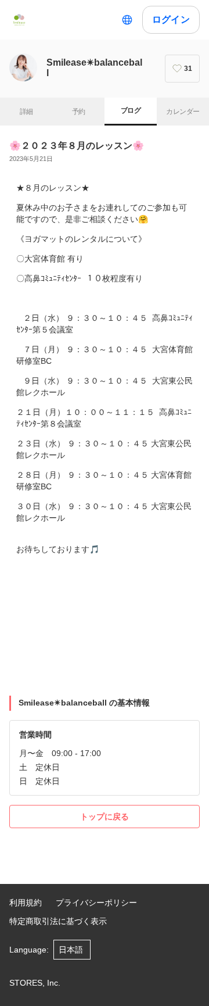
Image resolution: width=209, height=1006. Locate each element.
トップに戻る (104, 816)
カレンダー (182, 112)
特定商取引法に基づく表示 (58, 921)
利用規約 (25, 902)
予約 (78, 112)
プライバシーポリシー (96, 902)
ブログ (130, 110)
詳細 (26, 112)
